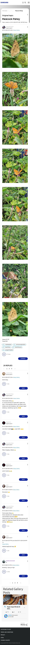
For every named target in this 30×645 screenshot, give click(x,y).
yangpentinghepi (9, 350)
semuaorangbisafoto (20, 344)
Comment (23, 358)
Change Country (5, 640)
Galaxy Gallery (16, 30)
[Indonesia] (4, 2)
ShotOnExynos (18, 347)
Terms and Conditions (7, 632)
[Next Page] (14, 368)
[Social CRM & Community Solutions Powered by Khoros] (24, 624)
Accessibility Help (6, 629)
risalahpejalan (8, 344)
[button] (25, 27)
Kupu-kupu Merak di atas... (13, 608)
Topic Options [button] (25, 14)
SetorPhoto (7, 347)
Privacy (3, 635)
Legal (2, 637)
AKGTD (9, 615)
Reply (23, 388)
